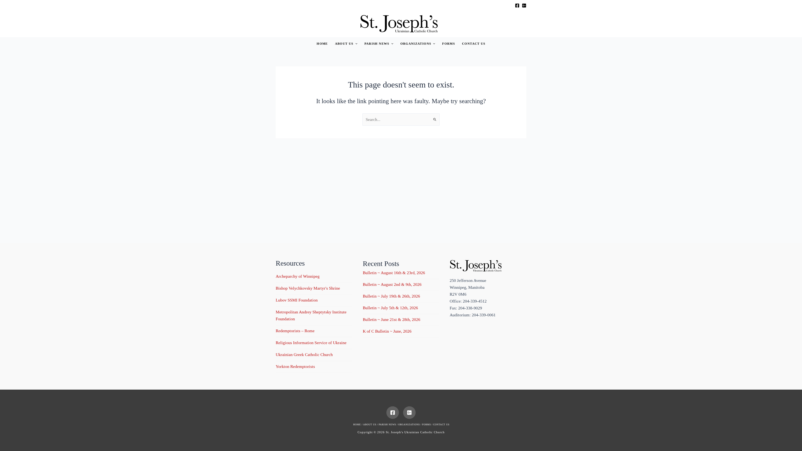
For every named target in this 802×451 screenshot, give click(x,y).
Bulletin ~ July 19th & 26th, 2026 (391, 296)
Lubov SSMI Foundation (297, 300)
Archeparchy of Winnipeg (298, 276)
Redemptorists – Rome (295, 330)
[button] (346, 43)
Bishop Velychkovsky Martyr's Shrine (308, 288)
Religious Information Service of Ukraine (311, 342)
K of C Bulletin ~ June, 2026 (387, 331)
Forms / (427, 424)
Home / (358, 424)
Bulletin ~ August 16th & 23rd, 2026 (394, 272)
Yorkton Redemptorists (295, 366)
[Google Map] (524, 5)
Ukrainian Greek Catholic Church (304, 354)
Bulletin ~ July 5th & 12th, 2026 (390, 307)
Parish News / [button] (388, 424)
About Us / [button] (370, 424)
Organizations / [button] (409, 424)
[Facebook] (517, 5)
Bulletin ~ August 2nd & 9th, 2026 (392, 284)
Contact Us (441, 424)
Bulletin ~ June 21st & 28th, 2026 (391, 319)
